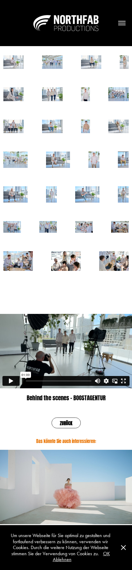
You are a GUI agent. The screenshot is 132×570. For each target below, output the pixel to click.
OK (106, 553)
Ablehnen (62, 559)
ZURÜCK (66, 423)
